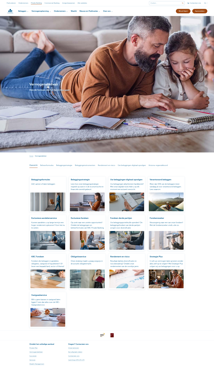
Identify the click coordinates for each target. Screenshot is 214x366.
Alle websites (82, 3)
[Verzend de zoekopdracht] (183, 3)
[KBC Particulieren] (10, 11)
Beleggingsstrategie (64, 165)
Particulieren (11, 3)
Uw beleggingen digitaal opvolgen (132, 165)
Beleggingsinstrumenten (85, 165)
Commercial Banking (51, 3)
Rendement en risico (106, 165)
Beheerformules (47, 165)
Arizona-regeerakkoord (158, 165)
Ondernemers (23, 3)
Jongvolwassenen (68, 3)
